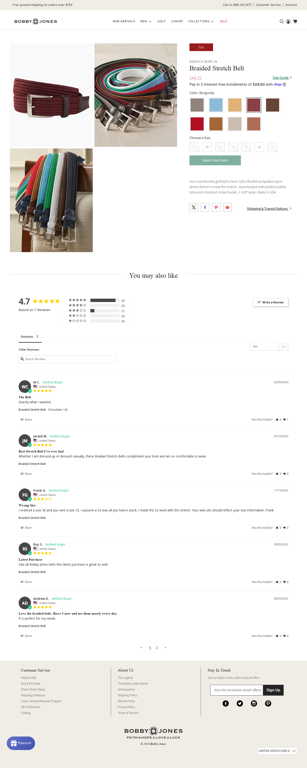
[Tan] (216, 124)
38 (233, 147)
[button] (278, 419)
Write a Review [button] (273, 302)
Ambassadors (126, 689)
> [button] (166, 647)
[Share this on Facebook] (205, 207)
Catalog (26, 713)
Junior (177, 21)
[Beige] (234, 124)
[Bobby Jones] (36, 21)
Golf (162, 21)
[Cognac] (253, 124)
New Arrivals (124, 21)
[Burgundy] (253, 105)
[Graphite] (197, 105)
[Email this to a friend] (227, 207)
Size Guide (281, 78)
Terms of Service (128, 713)
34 (207, 147)
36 (220, 147)
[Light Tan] (234, 105)
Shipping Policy (127, 695)
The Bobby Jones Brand (133, 683)
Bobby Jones (158, 744)
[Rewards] (21, 743)
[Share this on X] (193, 207)
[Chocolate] (272, 105)
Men (143, 21)
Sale (223, 21)
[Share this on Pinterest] (216, 207)
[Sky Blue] (216, 105)
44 (272, 147)
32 (194, 147)
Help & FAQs (28, 678)
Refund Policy (126, 701)
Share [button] (28, 419)
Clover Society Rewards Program (41, 701)
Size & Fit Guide (30, 683)
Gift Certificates (30, 707)
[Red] (197, 124)
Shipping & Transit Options (267, 208)
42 (259, 147)
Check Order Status (33, 689)
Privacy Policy (126, 707)
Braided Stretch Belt (32, 410)
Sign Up (273, 690)
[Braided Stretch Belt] (51, 95)
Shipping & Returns (33, 695)
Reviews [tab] (27, 336)
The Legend (125, 678)
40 (246, 147)
